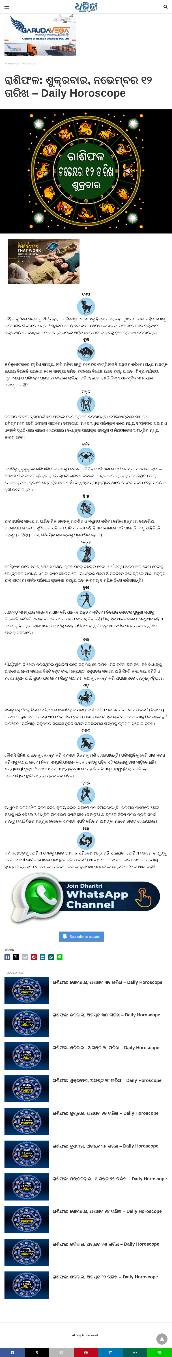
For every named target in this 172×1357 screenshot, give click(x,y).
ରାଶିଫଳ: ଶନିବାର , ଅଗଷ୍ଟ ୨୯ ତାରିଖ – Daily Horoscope (106, 1047)
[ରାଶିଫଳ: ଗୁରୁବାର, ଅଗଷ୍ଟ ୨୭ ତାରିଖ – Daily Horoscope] (26, 1121)
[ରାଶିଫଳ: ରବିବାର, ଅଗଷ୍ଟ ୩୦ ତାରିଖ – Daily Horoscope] (26, 1023)
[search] (165, 7)
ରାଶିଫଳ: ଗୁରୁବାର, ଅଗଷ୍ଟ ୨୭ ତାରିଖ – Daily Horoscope (106, 1113)
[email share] (25, 957)
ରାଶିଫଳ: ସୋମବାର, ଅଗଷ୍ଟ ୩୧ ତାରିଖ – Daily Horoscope (107, 982)
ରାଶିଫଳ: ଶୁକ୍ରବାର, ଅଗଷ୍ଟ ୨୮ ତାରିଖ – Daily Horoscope (107, 1080)
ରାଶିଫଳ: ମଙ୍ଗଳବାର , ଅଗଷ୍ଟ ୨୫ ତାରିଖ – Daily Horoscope (110, 1178)
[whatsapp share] (51, 957)
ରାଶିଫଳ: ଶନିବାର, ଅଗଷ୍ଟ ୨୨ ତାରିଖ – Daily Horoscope (105, 1276)
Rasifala (29, 63)
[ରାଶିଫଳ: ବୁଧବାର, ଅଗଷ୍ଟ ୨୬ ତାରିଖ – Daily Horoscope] (26, 1154)
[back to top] (162, 1339)
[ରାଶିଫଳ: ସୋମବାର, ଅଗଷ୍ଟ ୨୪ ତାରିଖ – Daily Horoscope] (26, 1219)
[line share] (59, 957)
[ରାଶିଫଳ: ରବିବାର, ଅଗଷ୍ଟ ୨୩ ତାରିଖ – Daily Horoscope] (26, 1252)
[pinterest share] (34, 957)
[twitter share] (16, 957)
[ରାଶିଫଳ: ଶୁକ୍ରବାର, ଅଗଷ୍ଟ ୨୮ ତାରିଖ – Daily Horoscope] (26, 1088)
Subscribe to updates (85, 936)
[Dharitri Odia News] (86, 6)
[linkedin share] (42, 957)
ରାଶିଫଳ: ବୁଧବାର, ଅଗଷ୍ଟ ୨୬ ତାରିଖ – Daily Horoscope (105, 1145)
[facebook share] (7, 957)
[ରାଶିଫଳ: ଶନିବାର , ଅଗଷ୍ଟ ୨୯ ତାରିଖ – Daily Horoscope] (26, 1056)
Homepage (11, 63)
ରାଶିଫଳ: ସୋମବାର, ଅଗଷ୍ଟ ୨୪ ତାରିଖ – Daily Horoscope (107, 1211)
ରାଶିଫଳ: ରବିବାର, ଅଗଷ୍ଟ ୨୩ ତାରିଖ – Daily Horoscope (106, 1244)
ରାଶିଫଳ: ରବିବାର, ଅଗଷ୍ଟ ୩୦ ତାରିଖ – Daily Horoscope (106, 1014)
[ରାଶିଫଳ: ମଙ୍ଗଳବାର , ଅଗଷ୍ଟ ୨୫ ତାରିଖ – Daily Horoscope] (26, 1187)
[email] (61, 1352)
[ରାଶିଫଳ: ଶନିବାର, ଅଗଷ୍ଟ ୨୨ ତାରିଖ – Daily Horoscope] (26, 1285)
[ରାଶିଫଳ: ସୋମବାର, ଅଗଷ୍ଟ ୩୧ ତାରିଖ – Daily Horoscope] (26, 990)
